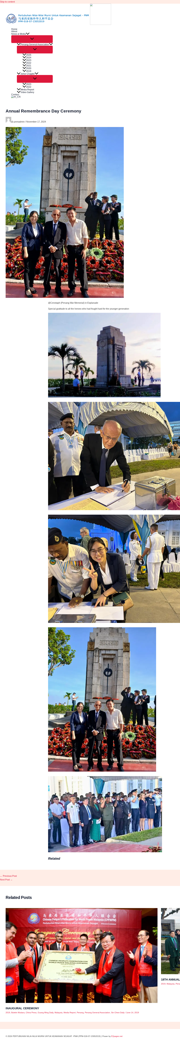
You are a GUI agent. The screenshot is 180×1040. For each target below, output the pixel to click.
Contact (15, 94)
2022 (28, 63)
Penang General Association (35, 44)
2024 (28, 57)
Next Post (6, 879)
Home (14, 29)
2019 (28, 71)
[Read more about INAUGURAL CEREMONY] (82, 1002)
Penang (80, 1012)
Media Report (27, 89)
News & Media (18, 34)
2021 (28, 65)
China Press (31, 1012)
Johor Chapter (28, 74)
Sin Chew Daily (117, 1012)
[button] (28, 34)
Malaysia (58, 1012)
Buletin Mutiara (18, 1012)
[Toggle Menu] (32, 39)
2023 (28, 60)
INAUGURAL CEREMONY (22, 1008)
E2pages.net (116, 1036)
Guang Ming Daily (45, 1012)
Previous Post (8, 876)
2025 (28, 55)
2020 (28, 68)
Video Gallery (27, 92)
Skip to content (7, 2)
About (14, 31)
